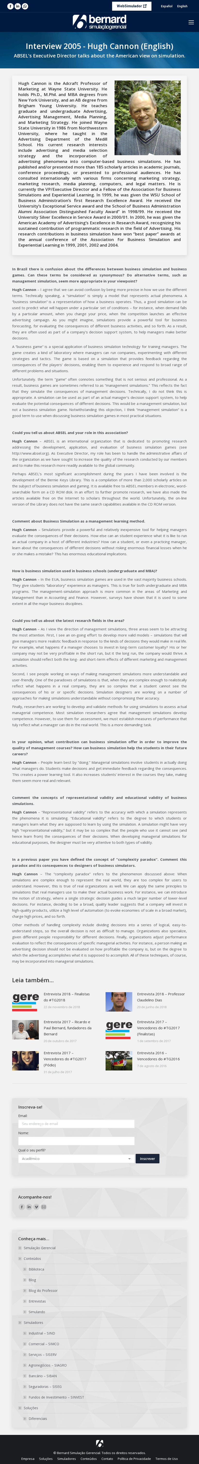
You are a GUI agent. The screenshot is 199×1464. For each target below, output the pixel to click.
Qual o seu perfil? (31, 1150)
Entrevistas (37, 1301)
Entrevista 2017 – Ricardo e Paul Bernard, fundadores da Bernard (67, 1027)
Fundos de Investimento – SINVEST (56, 1397)
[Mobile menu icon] (191, 22)
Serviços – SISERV (43, 1354)
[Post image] (25, 1002)
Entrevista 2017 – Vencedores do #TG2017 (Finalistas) (158, 1027)
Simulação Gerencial (40, 1248)
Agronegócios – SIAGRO (48, 1365)
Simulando (37, 1312)
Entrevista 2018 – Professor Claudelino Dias (161, 996)
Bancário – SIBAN (43, 1376)
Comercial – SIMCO (44, 1344)
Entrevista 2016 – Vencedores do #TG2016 (158, 1055)
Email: (22, 1115)
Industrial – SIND (42, 1333)
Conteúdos (32, 1258)
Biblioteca (36, 1269)
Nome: (23, 1133)
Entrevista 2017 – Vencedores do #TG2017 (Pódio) (65, 1058)
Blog (32, 1280)
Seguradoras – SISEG (45, 1386)
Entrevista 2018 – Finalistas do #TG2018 (67, 996)
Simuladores (33, 1322)
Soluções (31, 1408)
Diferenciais (38, 1418)
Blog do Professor (43, 1290)
